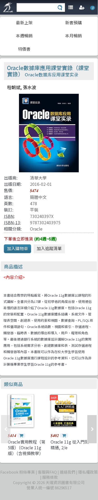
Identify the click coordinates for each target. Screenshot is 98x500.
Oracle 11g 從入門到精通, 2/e (70, 445)
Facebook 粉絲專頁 (17, 472)
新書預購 (73, 22)
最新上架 (24, 22)
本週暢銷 (24, 35)
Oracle (36, 229)
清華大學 (38, 178)
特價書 (24, 49)
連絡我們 (67, 472)
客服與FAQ (47, 472)
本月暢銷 (73, 35)
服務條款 (50, 477)
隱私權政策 (88, 472)
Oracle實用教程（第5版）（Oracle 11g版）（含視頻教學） (26, 448)
